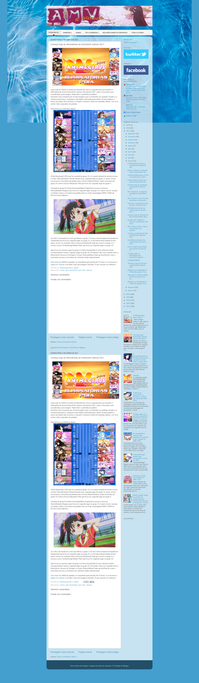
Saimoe (89, 270)
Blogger (126, 666)
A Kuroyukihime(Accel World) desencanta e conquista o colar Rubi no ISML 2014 (140, 358)
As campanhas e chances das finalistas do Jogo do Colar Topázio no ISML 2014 (140, 437)
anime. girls (64, 270)
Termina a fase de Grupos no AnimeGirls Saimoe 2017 (137, 265)
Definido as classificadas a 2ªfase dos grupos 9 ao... (138, 271)
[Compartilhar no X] (89, 582)
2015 (128, 297)
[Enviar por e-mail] (84, 582)
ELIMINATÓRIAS (134, 260)
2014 (128, 300)
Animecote (130, 84)
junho (130, 152)
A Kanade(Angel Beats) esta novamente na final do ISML (140, 457)
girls (79, 270)
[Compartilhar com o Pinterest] (93, 582)
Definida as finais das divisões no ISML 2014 (139, 477)
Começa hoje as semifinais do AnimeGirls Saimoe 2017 (137, 186)
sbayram (108, 666)
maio (130, 155)
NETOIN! (129, 96)
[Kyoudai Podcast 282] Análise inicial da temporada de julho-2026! (136, 99)
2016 (128, 294)
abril (130, 158)
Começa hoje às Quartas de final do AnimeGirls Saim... (138, 216)
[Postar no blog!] (87, 582)
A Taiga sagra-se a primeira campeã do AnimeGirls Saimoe (140, 416)
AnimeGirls (74, 270)
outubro (131, 140)
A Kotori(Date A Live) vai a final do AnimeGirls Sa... (137, 181)
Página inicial (85, 337)
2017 (128, 131)
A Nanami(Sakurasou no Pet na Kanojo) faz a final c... (138, 176)
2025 (128, 125)
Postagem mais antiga (107, 337)
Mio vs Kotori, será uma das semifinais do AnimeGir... (138, 199)
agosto (130, 146)
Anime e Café (131, 116)
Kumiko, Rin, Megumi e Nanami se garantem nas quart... (138, 221)
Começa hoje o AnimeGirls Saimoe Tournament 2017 (140, 336)
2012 (128, 306)
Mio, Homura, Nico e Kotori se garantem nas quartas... (137, 228)
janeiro (130, 290)
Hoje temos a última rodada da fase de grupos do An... (138, 276)
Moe (84, 270)
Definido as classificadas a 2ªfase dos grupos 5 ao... (138, 282)
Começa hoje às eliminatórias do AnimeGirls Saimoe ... (136, 255)
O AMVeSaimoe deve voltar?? (139, 316)
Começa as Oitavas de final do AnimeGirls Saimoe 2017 (138, 235)
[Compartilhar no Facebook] (91, 582)
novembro (132, 136)
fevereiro (131, 287)
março (130, 161)
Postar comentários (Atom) (66, 342)
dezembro (132, 134)
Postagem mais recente (62, 337)
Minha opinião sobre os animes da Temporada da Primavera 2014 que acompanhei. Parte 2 (140, 499)
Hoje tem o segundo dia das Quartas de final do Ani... (138, 204)
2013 (128, 303)
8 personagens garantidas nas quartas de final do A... (137, 248)
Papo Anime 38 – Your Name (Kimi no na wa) (135, 108)
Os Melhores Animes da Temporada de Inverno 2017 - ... (137, 210)
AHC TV (129, 105)
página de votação (57, 264)
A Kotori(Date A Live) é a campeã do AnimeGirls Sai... (137, 165)
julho (130, 149)
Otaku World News (133, 112)
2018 (128, 128)
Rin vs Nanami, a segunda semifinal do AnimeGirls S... (137, 193)
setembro (131, 143)
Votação (136, 375)
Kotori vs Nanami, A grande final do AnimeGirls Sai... (137, 171)
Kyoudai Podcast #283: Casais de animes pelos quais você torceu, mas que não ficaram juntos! (136, 89)
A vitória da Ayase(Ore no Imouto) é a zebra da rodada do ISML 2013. (140, 396)
